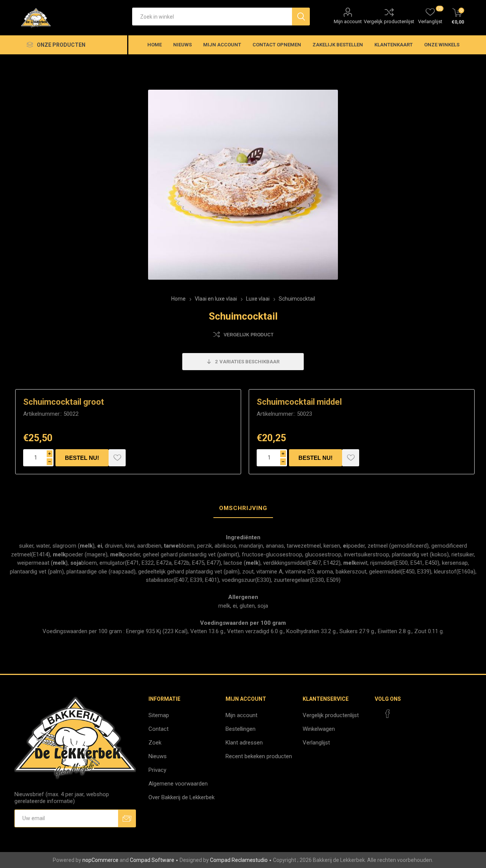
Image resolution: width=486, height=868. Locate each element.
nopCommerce (100, 860)
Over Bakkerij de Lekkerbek (181, 797)
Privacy (157, 770)
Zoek (154, 742)
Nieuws (157, 756)
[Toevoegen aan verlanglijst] (117, 457)
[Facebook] (388, 714)
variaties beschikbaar (247, 361)
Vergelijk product (248, 334)
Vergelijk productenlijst (389, 21)
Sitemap (158, 715)
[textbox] (212, 16)
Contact (158, 728)
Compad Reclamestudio (239, 860)
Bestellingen (241, 728)
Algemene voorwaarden (178, 783)
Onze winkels (441, 45)
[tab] (243, 508)
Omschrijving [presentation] (243, 508)
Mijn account (348, 21)
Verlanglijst (316, 742)
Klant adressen (244, 742)
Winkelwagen (319, 728)
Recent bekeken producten (259, 756)
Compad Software (152, 860)
